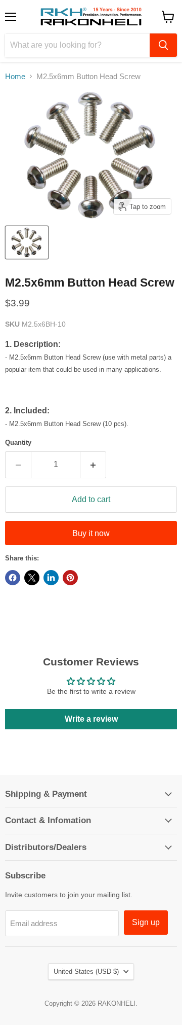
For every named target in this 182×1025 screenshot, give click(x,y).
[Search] (163, 45)
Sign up (146, 922)
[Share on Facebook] (12, 577)
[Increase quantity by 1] (93, 464)
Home (15, 76)
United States (86, 971)
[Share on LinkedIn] (51, 577)
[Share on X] (31, 577)
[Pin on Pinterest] (70, 577)
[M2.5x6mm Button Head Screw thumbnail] (27, 242)
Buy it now (91, 533)
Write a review (91, 719)
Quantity (18, 442)
